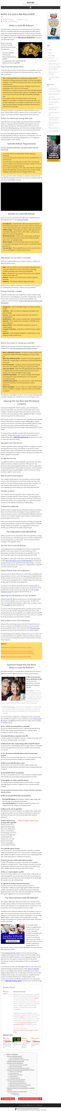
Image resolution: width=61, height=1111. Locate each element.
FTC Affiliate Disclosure (52, 57)
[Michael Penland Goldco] (7, 992)
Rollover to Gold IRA (33, 968)
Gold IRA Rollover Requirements (15, 1061)
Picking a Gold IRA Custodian (16, 1066)
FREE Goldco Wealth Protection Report (23, 1030)
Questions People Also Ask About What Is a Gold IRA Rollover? (21, 1089)
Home (50, 49)
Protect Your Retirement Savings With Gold (19, 1059)
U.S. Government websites (26, 1022)
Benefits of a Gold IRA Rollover (15, 1063)
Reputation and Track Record (16, 1071)
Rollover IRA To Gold (54, 64)
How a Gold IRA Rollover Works (16, 1058)
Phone (15, 1032)
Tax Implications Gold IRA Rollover (16, 1079)
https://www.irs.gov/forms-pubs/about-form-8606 (17, 656)
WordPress (39, 1105)
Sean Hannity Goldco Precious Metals (54, 68)
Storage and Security (14, 1073)
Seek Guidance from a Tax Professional (18, 1086)
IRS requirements (35, 628)
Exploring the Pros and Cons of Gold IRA (7, 1046)
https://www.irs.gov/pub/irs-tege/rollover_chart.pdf (17, 647)
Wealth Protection (53, 128)
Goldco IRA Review (54, 131)
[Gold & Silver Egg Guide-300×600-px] (53, 39)
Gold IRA (5, 21)
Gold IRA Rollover (12, 21)
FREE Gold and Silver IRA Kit (13, 981)
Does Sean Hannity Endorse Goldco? (54, 119)
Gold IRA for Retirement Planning (24, 1046)
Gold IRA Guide (53, 61)
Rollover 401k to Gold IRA (53, 73)
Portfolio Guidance (14, 1076)
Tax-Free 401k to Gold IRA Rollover (17, 1081)
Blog (50, 52)
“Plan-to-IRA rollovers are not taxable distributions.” (19, 560)
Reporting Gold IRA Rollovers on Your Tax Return (20, 1084)
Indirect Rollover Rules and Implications (18, 1083)
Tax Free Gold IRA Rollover (35, 1045)
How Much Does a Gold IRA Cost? (54, 108)
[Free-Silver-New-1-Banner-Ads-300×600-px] (53, 161)
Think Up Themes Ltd (27, 1105)
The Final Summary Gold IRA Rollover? (17, 1091)
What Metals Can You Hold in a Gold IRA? (18, 1065)
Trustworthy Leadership (15, 1078)
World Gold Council (18, 1024)
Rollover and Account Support (16, 1074)
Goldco (36, 998)
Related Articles (17, 1094)
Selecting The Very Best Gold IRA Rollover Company (20, 1070)
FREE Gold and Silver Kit (21, 437)
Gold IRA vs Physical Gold (54, 78)
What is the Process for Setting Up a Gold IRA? (20, 1068)
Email (36, 1030)
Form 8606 (7, 605)
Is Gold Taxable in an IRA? (54, 113)
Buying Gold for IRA (16, 1044)
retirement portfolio (22, 219)
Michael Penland (9, 19)
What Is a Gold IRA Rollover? (14, 1056)
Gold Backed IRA (8, 1041)
